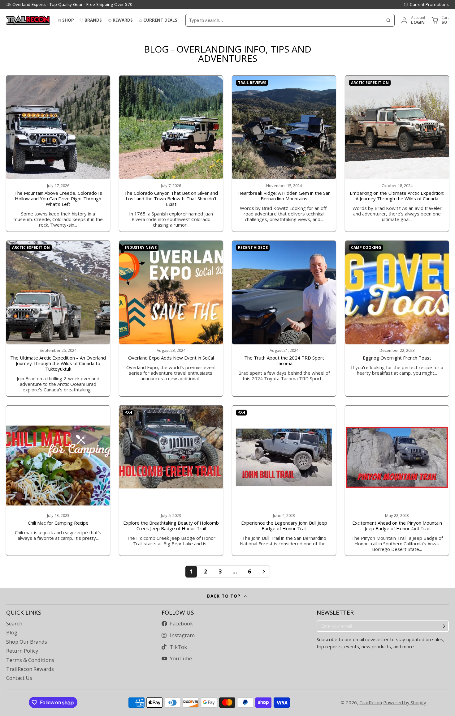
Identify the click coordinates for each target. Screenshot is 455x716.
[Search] (388, 20)
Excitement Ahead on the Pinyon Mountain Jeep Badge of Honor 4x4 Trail (397, 481)
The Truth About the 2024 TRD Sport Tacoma (284, 318)
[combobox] (284, 20)
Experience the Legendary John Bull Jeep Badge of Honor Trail (284, 481)
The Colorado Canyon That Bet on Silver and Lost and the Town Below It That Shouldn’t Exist (171, 153)
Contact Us (19, 678)
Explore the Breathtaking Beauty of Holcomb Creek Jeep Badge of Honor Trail (171, 481)
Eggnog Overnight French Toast (397, 318)
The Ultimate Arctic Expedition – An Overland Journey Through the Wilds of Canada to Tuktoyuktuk (58, 318)
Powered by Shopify (404, 702)
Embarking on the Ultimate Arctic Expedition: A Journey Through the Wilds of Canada (397, 153)
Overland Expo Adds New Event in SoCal (171, 318)
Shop (68, 20)
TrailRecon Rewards (30, 669)
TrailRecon (370, 702)
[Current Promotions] (426, 4)
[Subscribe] (443, 626)
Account (413, 20)
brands (93, 20)
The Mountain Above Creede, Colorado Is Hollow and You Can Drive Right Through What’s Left (58, 153)
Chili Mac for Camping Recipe (58, 481)
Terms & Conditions (30, 660)
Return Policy (22, 651)
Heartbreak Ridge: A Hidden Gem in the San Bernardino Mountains (284, 153)
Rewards (123, 20)
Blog (11, 632)
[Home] (28, 20)
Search (14, 623)
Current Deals (160, 20)
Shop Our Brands (26, 642)
